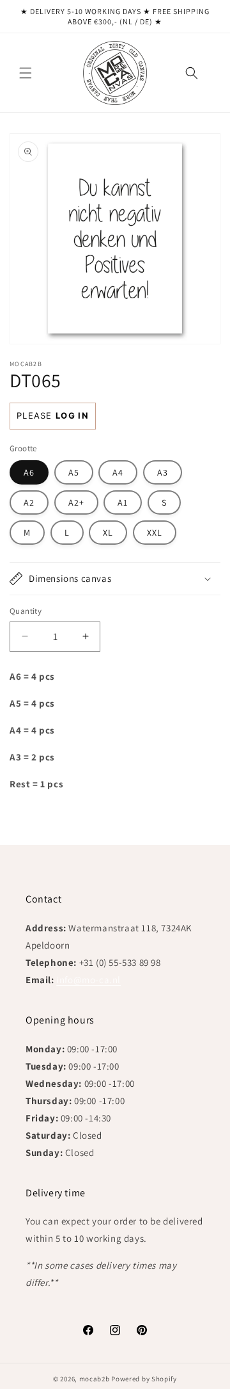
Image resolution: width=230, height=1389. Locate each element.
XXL (154, 532)
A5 (73, 472)
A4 (117, 472)
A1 (123, 502)
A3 (162, 472)
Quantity (26, 611)
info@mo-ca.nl (88, 980)
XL (108, 532)
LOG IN (72, 415)
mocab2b (94, 1378)
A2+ (76, 502)
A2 (29, 502)
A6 (29, 472)
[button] (26, 73)
